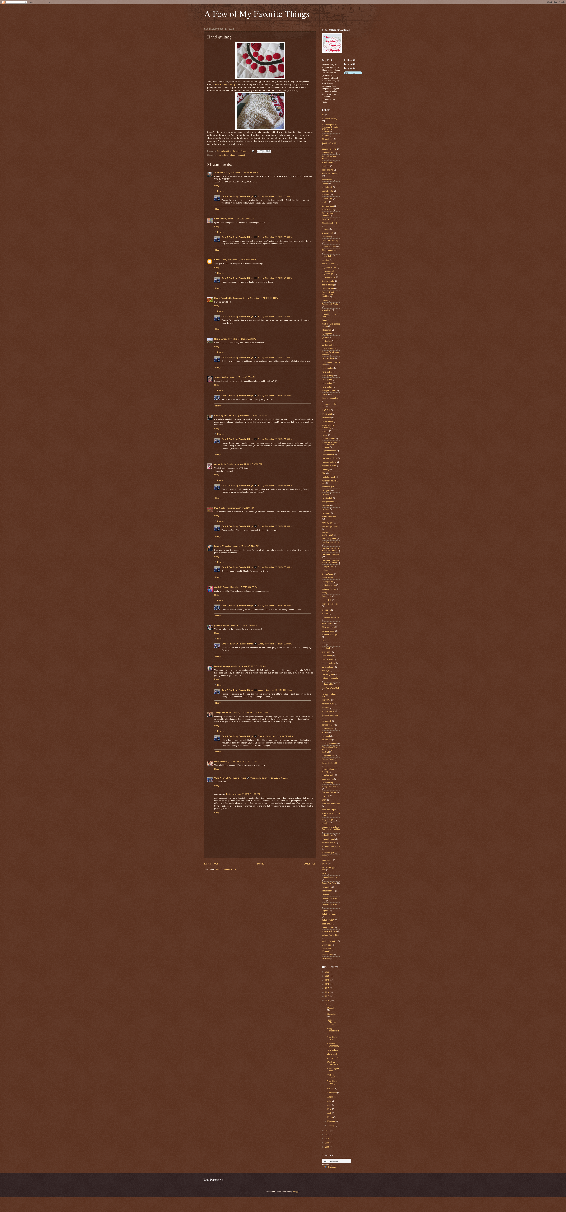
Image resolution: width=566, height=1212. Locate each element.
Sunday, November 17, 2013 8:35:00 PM (275, 567)
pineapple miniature (330, 617)
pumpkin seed (328, 631)
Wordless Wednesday (333, 1045)
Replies (220, 191)
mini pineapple (328, 502)
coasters (325, 260)
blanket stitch (328, 210)
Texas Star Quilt (329, 883)
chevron (325, 229)
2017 (327, 988)
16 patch (325, 135)
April (329, 1113)
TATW (324, 864)
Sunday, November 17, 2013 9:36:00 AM (241, 173)
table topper (327, 860)
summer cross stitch (331, 846)
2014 (327, 1000)
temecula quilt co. (329, 877)
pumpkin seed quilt (330, 635)
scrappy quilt (327, 728)
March (330, 1117)
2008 (327, 1147)
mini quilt (326, 505)
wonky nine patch (329, 941)
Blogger (296, 1191)
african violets (328, 153)
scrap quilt (326, 721)
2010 (327, 1139)
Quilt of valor (327, 659)
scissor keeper (328, 711)
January (331, 1125)
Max (324, 473)
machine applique (329, 458)
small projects (328, 775)
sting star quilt (328, 819)
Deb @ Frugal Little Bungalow (228, 298)
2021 (327, 972)
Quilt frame (326, 652)
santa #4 (325, 707)
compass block (328, 277)
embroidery (326, 310)
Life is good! (332, 1054)
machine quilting (329, 462)
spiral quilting (327, 783)
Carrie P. (218, 587)
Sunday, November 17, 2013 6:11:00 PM (275, 485)
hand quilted (327, 372)
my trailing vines (329, 517)
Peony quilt (327, 596)
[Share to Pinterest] (269, 151)
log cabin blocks (329, 451)
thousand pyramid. (330, 904)
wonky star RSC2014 (326, 950)
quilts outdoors (328, 667)
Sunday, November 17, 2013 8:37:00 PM (275, 644)
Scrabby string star (330, 715)
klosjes (325, 431)
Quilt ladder (327, 656)
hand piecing (327, 368)
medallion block (328, 477)
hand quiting (327, 383)
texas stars (327, 887)
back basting (327, 170)
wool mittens (327, 955)
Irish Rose (326, 418)
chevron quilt (327, 233)
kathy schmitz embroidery (328, 426)
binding (325, 202)
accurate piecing (329, 149)
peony (324, 593)
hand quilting (222, 155)
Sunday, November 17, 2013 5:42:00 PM (236, 508)
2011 (327, 1135)
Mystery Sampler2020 (327, 533)
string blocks (327, 835)
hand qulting (327, 387)
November (331, 1014)
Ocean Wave (327, 574)
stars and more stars (331, 804)
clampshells (327, 256)
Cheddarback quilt (329, 223)
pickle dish (326, 600)
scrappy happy (328, 725)
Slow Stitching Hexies (333, 1038)
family (324, 320)
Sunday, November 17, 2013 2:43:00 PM (275, 357)
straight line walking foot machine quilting (331, 828)
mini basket (327, 498)
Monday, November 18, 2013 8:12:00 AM (248, 666)
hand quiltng (327, 379)
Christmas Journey (330, 240)
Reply (216, 186)
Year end (326, 958)
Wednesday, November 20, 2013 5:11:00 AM (238, 761)
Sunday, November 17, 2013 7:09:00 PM (239, 625)
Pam (216, 508)
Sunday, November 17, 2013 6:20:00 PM (240, 587)
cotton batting (328, 285)
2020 (327, 976)
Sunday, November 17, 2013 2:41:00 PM (275, 316)
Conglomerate (328, 281)
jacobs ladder (327, 421)
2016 (327, 992)
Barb (216, 761)
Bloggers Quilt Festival (328, 214)
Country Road (328, 288)
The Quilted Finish (223, 713)
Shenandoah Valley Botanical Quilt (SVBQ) (330, 749)
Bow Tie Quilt (328, 219)
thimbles (325, 895)
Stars (324, 800)
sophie (217, 377)
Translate (332, 1167)
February (331, 1121)
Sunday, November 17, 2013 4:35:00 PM (250, 415)
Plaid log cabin (328, 627)
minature (325, 494)
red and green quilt (237, 155)
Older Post (310, 863)
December (331, 1008)
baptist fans (327, 180)
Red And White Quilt (330, 688)
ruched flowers (328, 704)
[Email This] (258, 151)
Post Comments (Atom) (226, 869)
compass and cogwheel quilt (328, 272)
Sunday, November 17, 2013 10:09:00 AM (237, 219)
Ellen (216, 219)
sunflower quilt (328, 852)
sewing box (327, 740)
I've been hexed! (331, 1076)
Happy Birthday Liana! (331, 1022)
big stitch (326, 195)
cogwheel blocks (329, 267)
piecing (325, 614)
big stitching (327, 198)
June (329, 1105)
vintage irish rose (329, 931)
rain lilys (325, 671)
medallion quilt (328, 487)
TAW (324, 873)
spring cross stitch (330, 786)
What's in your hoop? (333, 1069)
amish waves (327, 162)
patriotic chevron (329, 589)
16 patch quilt (328, 139)
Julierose (218, 173)
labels (324, 435)
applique (325, 166)
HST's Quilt (327, 414)
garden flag (326, 341)
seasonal (326, 736)
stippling (325, 823)
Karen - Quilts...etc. (223, 415)
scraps (325, 732)
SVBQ (325, 856)
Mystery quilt (327, 523)
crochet (325, 300)
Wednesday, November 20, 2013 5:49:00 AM (269, 778)
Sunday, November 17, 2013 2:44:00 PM (275, 396)
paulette (218, 625)
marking (325, 469)
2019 (327, 980)
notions (325, 570)
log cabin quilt (328, 454)
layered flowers (328, 439)
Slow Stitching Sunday (225, 84)
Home (260, 863)
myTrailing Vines (329, 538)
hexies (325, 394)
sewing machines (329, 743)
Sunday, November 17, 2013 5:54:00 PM (241, 546)
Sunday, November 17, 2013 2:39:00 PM (275, 237)
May (329, 1109)
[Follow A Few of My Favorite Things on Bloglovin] (353, 75)
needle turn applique (330, 542)
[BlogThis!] (261, 151)
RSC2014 (326, 700)
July (329, 1101)
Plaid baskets (328, 623)
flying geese (327, 333)
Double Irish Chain (330, 304)
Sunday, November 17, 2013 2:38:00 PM (275, 196)
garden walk (327, 345)
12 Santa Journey (329, 119)
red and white (327, 684)
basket (325, 183)
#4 (323, 115)
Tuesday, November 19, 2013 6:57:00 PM (275, 736)
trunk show (326, 924)
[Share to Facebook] (266, 151)
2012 (327, 1130)
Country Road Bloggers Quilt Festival (328, 294)
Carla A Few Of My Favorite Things (237, 196)
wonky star (326, 945)
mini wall (325, 509)
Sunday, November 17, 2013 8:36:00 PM (275, 606)
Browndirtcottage (222, 666)
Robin (217, 339)
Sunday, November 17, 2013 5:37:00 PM (244, 464)
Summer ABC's (328, 843)
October (331, 1089)
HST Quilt (326, 410)
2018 (327, 984)
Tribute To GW (328, 920)
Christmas (326, 237)
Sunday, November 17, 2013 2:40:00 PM (275, 278)
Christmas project (329, 250)
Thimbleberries (328, 891)
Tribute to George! (330, 914)
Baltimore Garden (329, 174)
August (330, 1097)
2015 (327, 996)
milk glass (326, 490)
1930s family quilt (329, 143)
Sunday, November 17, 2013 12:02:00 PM (260, 298)
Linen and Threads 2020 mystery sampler (330, 444)
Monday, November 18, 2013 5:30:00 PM (250, 713)
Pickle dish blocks (330, 604)
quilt (324, 644)
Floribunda (326, 330)
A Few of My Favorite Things (256, 13)
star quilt (325, 796)
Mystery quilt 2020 (330, 526)
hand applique (328, 358)
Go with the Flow (329, 349)
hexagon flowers (329, 391)
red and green (328, 674)
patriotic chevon (329, 585)
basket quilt (327, 187)
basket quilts (327, 191)
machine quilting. (329, 466)
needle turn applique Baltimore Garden (330, 549)
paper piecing (327, 581)
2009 (327, 1143)
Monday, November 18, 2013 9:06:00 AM (275, 690)
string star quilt (328, 839)
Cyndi (217, 260)
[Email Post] (253, 151)
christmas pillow (329, 246)
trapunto (325, 910)
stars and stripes (329, 810)
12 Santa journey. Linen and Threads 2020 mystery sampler (330, 128)
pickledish (326, 610)
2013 (327, 1004)
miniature (326, 513)
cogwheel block (328, 264)
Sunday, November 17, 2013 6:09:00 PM (275, 439)
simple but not (328, 756)
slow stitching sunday (328, 770)
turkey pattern (328, 928)
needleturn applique (330, 554)
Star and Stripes (329, 792)
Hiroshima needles (330, 398)
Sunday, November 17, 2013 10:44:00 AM (238, 260)
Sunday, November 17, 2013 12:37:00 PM (238, 339)
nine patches (327, 566)
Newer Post (211, 863)
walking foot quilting (330, 935)
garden (325, 337)
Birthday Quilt (328, 206)
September (332, 1093)
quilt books (326, 648)
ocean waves (327, 578)
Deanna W (218, 546)
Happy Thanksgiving (333, 1030)
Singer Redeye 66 (329, 763)
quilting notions (328, 663)
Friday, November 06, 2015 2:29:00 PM (243, 794)
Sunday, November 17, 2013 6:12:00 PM (275, 526)
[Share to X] (263, 151)
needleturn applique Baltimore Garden (330, 561)
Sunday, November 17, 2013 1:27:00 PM (238, 377)
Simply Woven (328, 759)
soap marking (328, 779)
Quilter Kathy (220, 464)
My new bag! (332, 1058)
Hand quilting (332, 1050)
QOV (324, 641)
